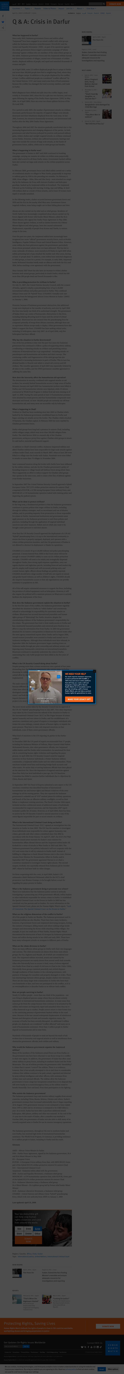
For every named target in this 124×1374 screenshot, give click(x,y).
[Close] (94, 671)
